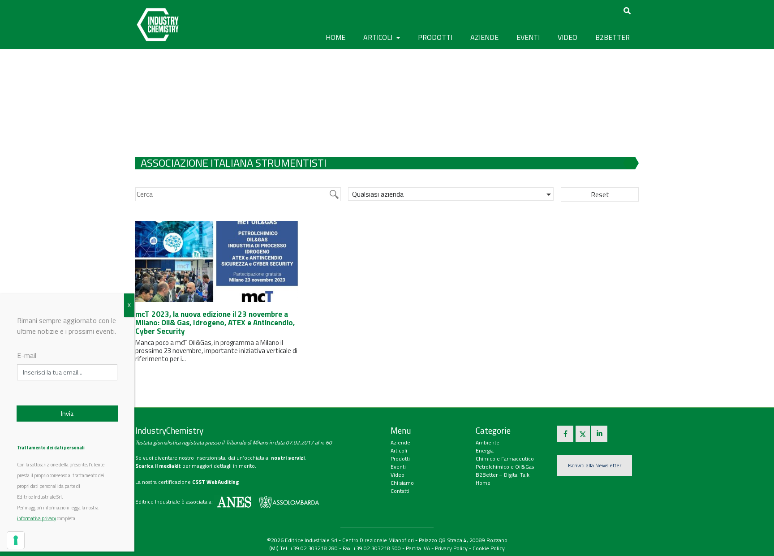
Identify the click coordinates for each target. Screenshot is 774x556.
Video (397, 474)
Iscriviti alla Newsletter (594, 465)
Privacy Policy (451, 548)
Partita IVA (418, 548)
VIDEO (567, 37)
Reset (600, 194)
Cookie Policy (489, 548)
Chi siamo (402, 482)
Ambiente (487, 442)
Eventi (398, 466)
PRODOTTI (435, 37)
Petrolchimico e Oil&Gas (505, 466)
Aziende (400, 442)
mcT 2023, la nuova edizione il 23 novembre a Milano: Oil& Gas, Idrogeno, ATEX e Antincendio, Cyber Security (215, 322)
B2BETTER (612, 37)
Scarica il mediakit (158, 465)
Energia (485, 450)
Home (335, 37)
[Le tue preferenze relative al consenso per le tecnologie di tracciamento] (15, 540)
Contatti (400, 491)
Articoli (399, 450)
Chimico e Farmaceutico (505, 458)
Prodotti (400, 458)
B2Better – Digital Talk (502, 474)
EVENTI (528, 37)
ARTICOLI (378, 37)
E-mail (26, 355)
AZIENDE (484, 37)
